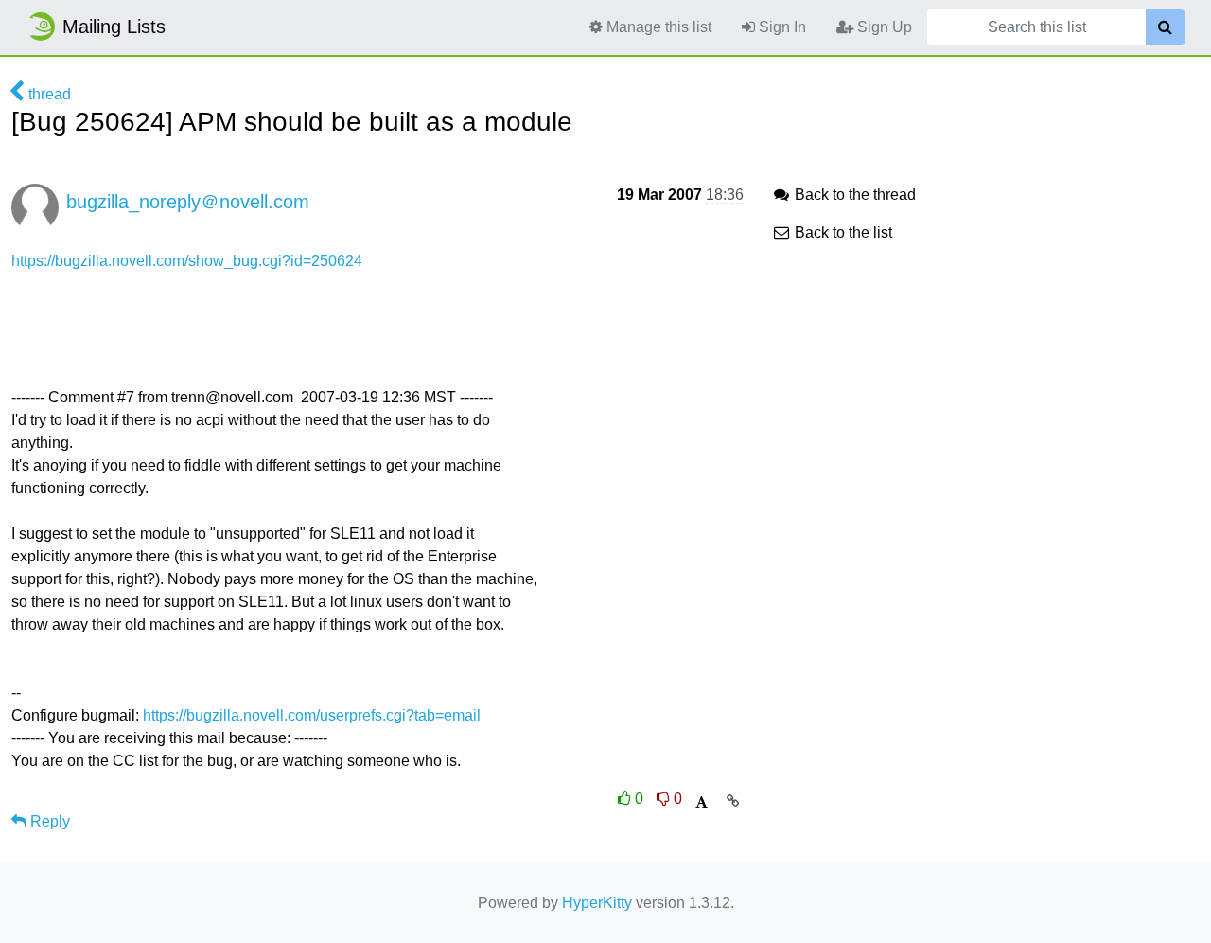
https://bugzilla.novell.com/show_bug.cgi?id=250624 (186, 261)
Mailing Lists (114, 26)
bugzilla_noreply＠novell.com (187, 201)
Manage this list (657, 27)
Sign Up (882, 27)
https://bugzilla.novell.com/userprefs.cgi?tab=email (312, 715)
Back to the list (841, 232)
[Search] (1165, 27)
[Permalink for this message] (733, 801)
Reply (48, 821)
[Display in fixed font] (701, 802)
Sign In (780, 27)
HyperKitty (597, 903)
